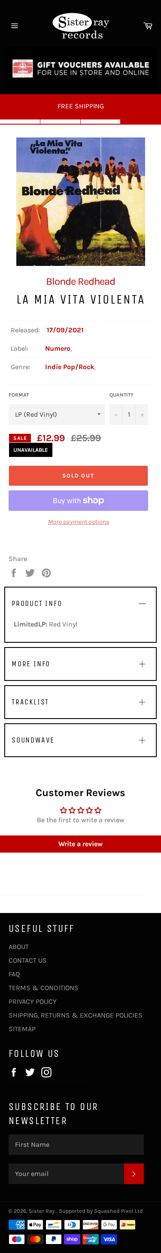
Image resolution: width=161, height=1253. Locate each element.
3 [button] (101, 121)
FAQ (14, 974)
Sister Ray (42, 1211)
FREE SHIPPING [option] (81, 106)
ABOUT (19, 947)
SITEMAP (22, 1029)
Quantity (121, 395)
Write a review (80, 844)
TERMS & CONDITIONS (44, 988)
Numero (57, 348)
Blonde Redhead (80, 281)
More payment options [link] (78, 521)
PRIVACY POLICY (33, 1001)
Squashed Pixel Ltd (118, 1211)
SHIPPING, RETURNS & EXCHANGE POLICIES (76, 1015)
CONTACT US (28, 960)
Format (19, 395)
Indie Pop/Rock (69, 367)
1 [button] (20, 121)
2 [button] (60, 121)
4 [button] (141, 121)
